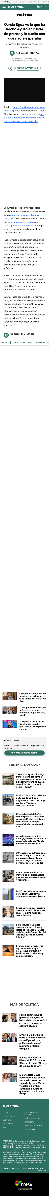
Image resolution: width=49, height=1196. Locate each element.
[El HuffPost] (16, 7)
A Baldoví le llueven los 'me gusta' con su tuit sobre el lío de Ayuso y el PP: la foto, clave (32, 697)
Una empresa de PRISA (24, 1182)
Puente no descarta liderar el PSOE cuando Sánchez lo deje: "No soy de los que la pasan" (33, 1061)
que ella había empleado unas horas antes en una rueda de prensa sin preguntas (24, 118)
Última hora (39, 7)
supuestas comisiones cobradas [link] (25, 225)
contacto (7, 1120)
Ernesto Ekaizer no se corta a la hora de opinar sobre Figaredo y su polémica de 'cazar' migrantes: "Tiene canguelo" (32, 1041)
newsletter (8, 1124)
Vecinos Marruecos (19, 2)
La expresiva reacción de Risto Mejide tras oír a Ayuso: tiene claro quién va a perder (32, 725)
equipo (5, 1113)
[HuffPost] (11, 1105)
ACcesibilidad (29, 1129)
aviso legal (29, 1122)
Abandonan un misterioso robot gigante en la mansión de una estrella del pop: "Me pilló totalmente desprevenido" (31, 840)
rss (4, 1127)
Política (24, 15)
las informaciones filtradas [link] (21, 222)
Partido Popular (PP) (22, 343)
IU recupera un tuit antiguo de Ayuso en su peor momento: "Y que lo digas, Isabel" (32, 711)
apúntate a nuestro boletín (24, 753)
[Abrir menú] (4, 6)
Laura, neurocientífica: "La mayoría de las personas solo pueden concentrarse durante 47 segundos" (30, 876)
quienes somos (9, 1116)
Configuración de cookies (31, 1113)
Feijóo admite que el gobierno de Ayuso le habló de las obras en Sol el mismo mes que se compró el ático (30, 912)
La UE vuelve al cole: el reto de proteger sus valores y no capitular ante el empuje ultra (31, 894)
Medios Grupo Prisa (25, 1188)
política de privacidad (33, 1126)
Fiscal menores (34, 2)
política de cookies (32, 1118)
